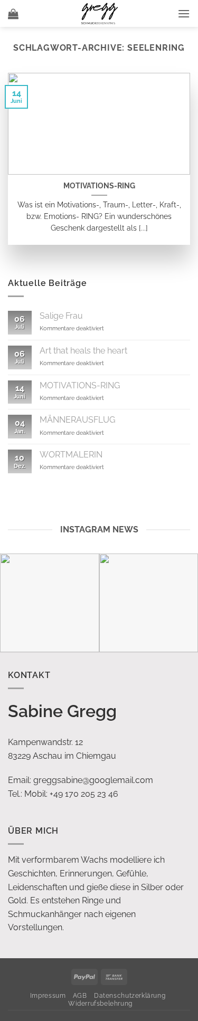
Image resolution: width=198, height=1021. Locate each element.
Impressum (48, 995)
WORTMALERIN (71, 455)
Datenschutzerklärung (129, 995)
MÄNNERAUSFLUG (77, 420)
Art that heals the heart (83, 351)
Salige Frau (61, 316)
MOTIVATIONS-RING (99, 186)
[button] (13, 13)
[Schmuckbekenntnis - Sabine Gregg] (99, 13)
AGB (80, 995)
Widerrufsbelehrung (100, 1003)
